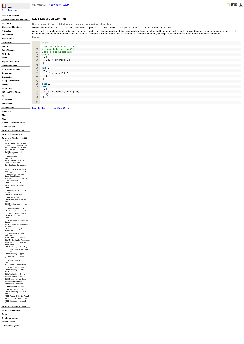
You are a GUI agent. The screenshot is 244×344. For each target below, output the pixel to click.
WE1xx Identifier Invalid (14, 141)
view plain (45, 43)
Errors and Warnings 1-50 (13, 130)
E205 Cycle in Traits (12, 197)
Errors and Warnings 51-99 (13, 134)
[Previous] (8, 326)
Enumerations (8, 35)
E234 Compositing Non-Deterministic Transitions (14, 282)
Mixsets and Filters (10, 65)
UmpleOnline (8, 88)
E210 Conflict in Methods (14, 208)
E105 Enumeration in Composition (13, 157)
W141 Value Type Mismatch (15, 169)
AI (3, 96)
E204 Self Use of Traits (13, 195)
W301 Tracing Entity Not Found (17, 296)
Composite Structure (11, 81)
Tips (4, 115)
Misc (4, 119)
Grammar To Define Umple (13, 123)
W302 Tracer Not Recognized (16, 298)
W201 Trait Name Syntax (14, 185)
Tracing (5, 85)
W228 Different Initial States (15, 265)
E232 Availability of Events (15, 276)
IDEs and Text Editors (11, 92)
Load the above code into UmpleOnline (50, 108)
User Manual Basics (10, 16)
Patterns (5, 46)
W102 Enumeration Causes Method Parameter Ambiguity (16, 144)
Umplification (8, 107)
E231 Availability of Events (15, 274)
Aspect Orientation (10, 62)
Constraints (7, 42)
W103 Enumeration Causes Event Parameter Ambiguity (15, 148)
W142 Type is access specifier (16, 172)
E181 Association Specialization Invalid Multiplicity (17, 179)
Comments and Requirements (15, 19)
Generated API (8, 127)
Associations (8, 39)
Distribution (7, 77)
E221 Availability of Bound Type (17, 247)
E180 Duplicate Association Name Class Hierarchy (15, 175)
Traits (4, 58)
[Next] (16, 326)
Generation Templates (11, 69)
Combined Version (10, 318)
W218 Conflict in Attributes (15, 237)
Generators (7, 100)
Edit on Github (8, 322)
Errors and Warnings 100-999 (14, 138)
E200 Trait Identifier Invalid (15, 183)
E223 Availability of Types (14, 254)
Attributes (6, 31)
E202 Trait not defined (13, 188)
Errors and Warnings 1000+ (14, 306)
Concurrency (7, 73)
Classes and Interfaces (12, 27)
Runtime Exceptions (11, 310)
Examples (6, 111)
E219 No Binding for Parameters (17, 240)
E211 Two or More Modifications (17, 211)
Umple (9, 8)
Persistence (7, 104)
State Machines (8, 50)
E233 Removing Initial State (15, 279)
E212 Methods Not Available (15, 213)
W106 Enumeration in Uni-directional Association (15, 161)
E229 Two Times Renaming (15, 267)
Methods (6, 54)
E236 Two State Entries (14, 289)
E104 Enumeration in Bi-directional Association (14, 153)
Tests (4, 314)
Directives (6, 23)
